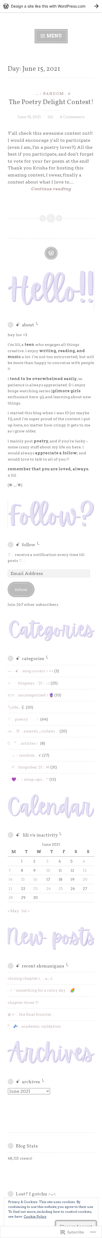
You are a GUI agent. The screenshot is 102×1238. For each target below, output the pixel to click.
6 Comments (72, 117)
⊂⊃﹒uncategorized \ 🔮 (31, 695)
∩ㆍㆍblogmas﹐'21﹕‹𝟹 (29, 683)
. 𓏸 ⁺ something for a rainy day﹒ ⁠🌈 (41, 990)
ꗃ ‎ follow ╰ (27, 545)
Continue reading (39, 189)
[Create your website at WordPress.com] (51, 6)
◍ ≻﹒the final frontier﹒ (31, 1014)
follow (21, 589)
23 (35, 888)
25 (60, 888)
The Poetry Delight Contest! (51, 102)
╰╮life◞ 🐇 (16, 707)
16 (35, 879)
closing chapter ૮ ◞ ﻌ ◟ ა (30, 978)
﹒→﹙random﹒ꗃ (51, 94)
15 (23, 879)
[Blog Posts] (51, 253)
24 (48, 888)
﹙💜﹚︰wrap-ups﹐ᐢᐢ (28, 779)
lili (50, 117)
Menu (54, 35)
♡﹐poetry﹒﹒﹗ (23, 719)
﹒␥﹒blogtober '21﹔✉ (29, 767)
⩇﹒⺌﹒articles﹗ (23, 743)
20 (85, 879)
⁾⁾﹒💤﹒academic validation (34, 1026)
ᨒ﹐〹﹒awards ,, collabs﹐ (33, 731)
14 (10, 879)
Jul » (25, 911)
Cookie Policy (35, 1216)
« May (13, 911)
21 (10, 888)
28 (10, 897)
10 (48, 870)
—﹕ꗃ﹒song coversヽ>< (30, 671)
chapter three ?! (23, 1002)
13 (84, 870)
